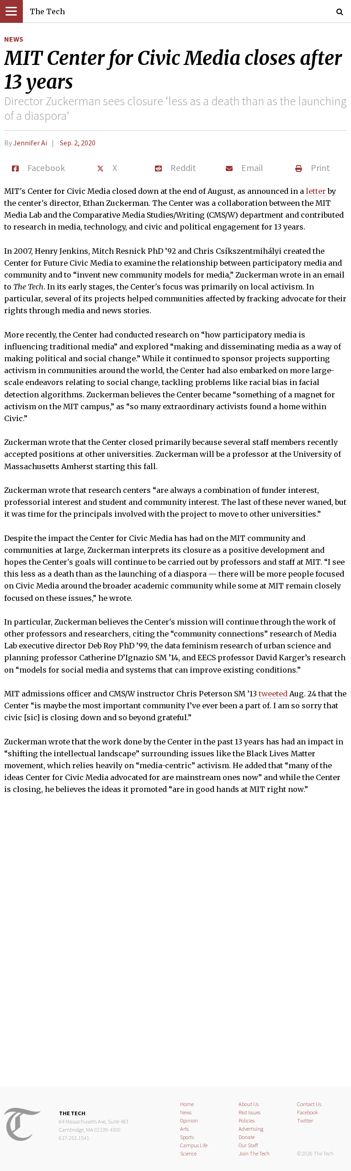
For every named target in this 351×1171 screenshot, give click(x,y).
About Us (249, 1104)
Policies (247, 1120)
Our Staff (248, 1145)
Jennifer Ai (30, 142)
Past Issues (250, 1112)
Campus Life (193, 1145)
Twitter (305, 1120)
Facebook (307, 1112)
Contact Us (309, 1104)
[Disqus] (175, 946)
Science (188, 1153)
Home (187, 1104)
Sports (187, 1137)
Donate (247, 1137)
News (13, 38)
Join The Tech (254, 1153)
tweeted (273, 693)
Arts (184, 1128)
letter (316, 191)
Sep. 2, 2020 (78, 142)
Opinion (189, 1120)
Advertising (251, 1128)
